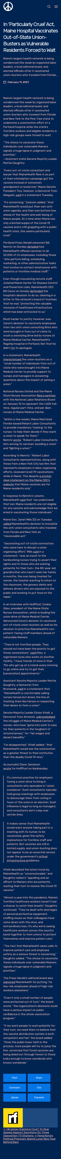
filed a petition (46, 395)
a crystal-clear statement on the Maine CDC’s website (27, 480)
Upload (14, 1097)
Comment (14, 1087)
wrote (17, 440)
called (7, 523)
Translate (39, 1097)
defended (36, 291)
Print (14, 1078)
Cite (39, 1087)
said (18, 195)
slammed (9, 982)
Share (39, 1078)
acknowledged (45, 716)
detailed (33, 246)
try (13, 348)
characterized (12, 359)
